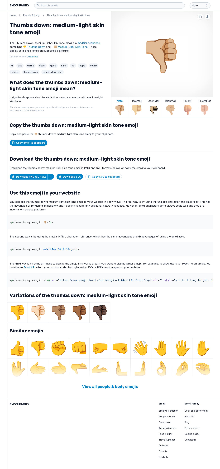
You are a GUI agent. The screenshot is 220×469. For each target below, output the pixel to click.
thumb (93, 65)
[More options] (50, 177)
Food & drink (165, 433)
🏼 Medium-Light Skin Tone (72, 46)
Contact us (190, 439)
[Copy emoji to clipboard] (200, 16)
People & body (31, 15)
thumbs (15, 72)
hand (64, 65)
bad (20, 65)
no (73, 65)
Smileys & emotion (168, 410)
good (53, 65)
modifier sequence (88, 43)
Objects (163, 451)
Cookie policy (192, 433)
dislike (30, 65)
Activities (163, 445)
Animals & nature (167, 428)
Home (13, 15)
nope (82, 65)
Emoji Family (19, 5)
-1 (12, 65)
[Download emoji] (207, 16)
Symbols (163, 457)
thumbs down (31, 72)
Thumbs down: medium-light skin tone (68, 15)
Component (165, 422)
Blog (187, 422)
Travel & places (167, 439)
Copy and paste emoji (196, 410)
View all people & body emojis (110, 386)
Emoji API (29, 267)
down (42, 65)
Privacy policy (192, 428)
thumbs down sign (52, 72)
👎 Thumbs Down (34, 46)
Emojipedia (32, 57)
